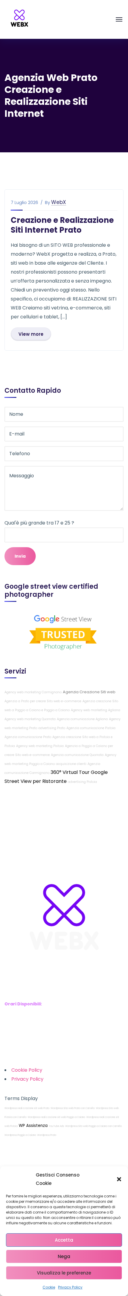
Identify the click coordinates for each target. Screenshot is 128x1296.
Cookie (49, 1287)
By (47, 202)
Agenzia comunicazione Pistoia (90, 728)
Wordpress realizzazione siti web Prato (26, 1108)
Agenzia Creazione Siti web (89, 691)
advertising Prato (51, 728)
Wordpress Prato (46, 1135)
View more (30, 334)
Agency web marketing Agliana (95, 710)
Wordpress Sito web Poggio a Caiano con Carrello (93, 1126)
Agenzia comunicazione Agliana (82, 719)
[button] (119, 1179)
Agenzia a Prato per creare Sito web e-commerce (42, 701)
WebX (58, 202)
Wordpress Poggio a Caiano (20, 1135)
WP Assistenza (33, 1125)
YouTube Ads (56, 1126)
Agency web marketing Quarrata (30, 719)
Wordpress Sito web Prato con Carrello (73, 1108)
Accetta (64, 1240)
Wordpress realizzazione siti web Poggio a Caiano (56, 1117)
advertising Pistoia (82, 782)
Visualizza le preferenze (64, 1273)
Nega (64, 1256)
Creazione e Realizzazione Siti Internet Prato (62, 225)
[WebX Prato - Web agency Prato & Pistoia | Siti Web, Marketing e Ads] (19, 19)
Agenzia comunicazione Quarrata (77, 755)
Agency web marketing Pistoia (40, 746)
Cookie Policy (26, 1070)
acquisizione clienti (71, 764)
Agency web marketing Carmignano (33, 692)
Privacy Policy (70, 1287)
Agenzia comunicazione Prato (27, 737)
